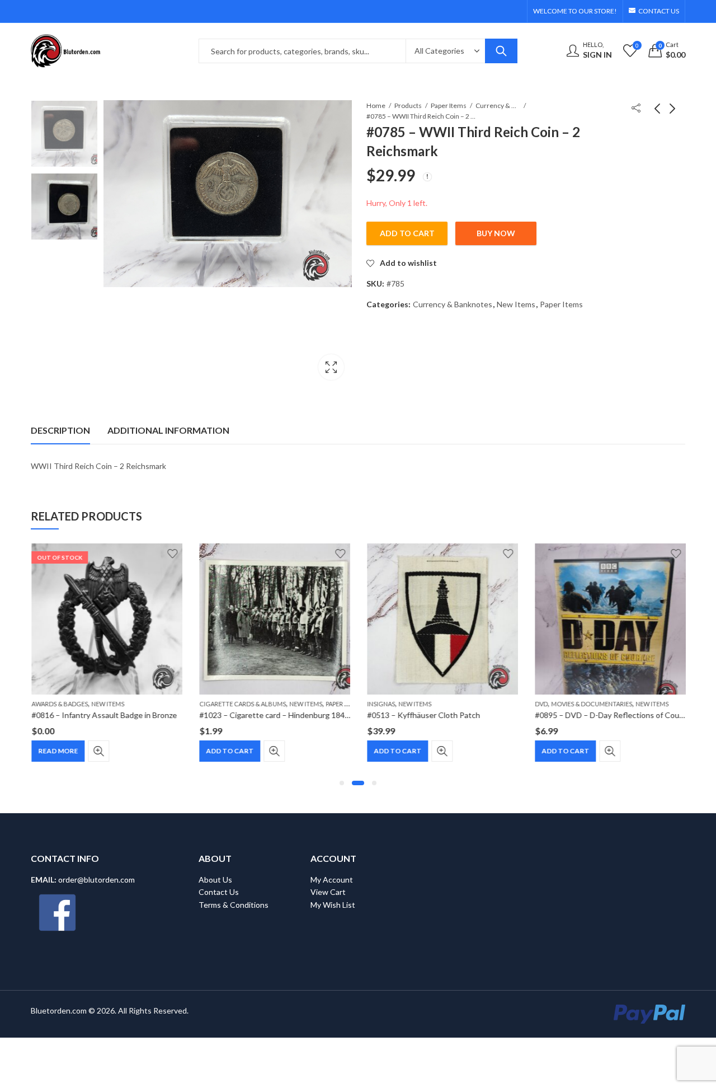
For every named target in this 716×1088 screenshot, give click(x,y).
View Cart (328, 892)
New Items (516, 304)
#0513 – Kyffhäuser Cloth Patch (422, 715)
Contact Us (219, 892)
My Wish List (332, 904)
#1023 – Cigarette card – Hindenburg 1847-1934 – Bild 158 (302, 715)
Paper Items (449, 105)
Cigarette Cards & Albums (242, 703)
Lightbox (331, 367)
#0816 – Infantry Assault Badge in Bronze (103, 715)
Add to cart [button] (229, 751)
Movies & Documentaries (591, 703)
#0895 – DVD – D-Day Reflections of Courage (614, 715)
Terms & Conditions (233, 904)
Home (375, 105)
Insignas (380, 703)
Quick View (98, 751)
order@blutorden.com (96, 879)
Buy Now (496, 233)
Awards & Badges (59, 703)
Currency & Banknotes (497, 105)
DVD (540, 703)
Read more (57, 751)
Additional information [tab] (168, 430)
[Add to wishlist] (172, 553)
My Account (331, 879)
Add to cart (407, 233)
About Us (215, 879)
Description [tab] (60, 430)
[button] (342, 783)
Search (501, 51)
